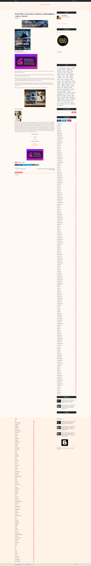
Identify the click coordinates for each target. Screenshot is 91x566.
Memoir (24, 487)
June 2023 (66, 187)
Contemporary (72, 74)
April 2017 (66, 311)
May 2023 (66, 189)
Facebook (35, 136)
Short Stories (59, 95)
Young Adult (68, 100)
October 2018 (66, 281)
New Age (58, 87)
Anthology (24, 424)
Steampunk (64, 95)
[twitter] (74, 1)
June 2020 (66, 247)
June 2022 (66, 207)
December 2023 (66, 177)
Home (16, 0)
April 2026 (66, 130)
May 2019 (66, 269)
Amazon (35, 143)
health (65, 102)
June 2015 (66, 348)
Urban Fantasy (72, 97)
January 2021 (66, 236)
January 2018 (66, 296)
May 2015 (66, 350)
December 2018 (66, 278)
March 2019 (66, 273)
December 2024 (66, 157)
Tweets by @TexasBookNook (62, 23)
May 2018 (66, 289)
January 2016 (66, 336)
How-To (70, 82)
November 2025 (66, 138)
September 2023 (66, 182)
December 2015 (66, 338)
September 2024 (66, 162)
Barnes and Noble (34, 144)
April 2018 (66, 291)
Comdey (63, 74)
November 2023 (66, 179)
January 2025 (66, 155)
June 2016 (66, 328)
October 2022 (66, 200)
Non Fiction (66, 87)
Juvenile (63, 84)
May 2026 (66, 128)
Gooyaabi (32, 564)
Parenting (72, 89)
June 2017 (66, 308)
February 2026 (66, 133)
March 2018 (66, 293)
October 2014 (66, 362)
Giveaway (24, 468)
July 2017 (66, 306)
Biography (59, 69)
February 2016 (66, 335)
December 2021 (66, 217)
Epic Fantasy (59, 77)
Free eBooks (67, 79)
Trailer (67, 97)
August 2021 (66, 224)
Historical (58, 82)
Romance (73, 92)
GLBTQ (71, 79)
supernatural (62, 103)
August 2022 (66, 204)
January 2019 (66, 276)
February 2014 (66, 375)
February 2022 (66, 214)
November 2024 (66, 158)
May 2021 (66, 229)
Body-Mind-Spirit (69, 69)
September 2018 (66, 283)
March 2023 (66, 192)
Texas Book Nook (45, 4)
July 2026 (66, 125)
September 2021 (66, 222)
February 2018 (66, 294)
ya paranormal (59, 105)
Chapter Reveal (24, 438)
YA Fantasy (59, 100)
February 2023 (66, 194)
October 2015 (66, 341)
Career (72, 71)
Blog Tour (63, 69)
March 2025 (66, 152)
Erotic (64, 77)
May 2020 (66, 249)
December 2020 (66, 237)
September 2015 (66, 343)
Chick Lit (24, 440)
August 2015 (66, 345)
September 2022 (66, 202)
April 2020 (66, 251)
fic (62, 102)
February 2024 (66, 174)
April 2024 (66, 170)
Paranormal (59, 89)
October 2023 (66, 180)
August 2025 (66, 143)
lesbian (72, 102)
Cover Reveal (59, 76)
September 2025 (66, 142)
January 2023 (66, 195)
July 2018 (66, 286)
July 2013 (66, 387)
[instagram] (75, 1)
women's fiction (72, 103)
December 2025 (66, 137)
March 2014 (66, 373)
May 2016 (66, 330)
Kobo (35, 146)
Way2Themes (23, 564)
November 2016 (66, 320)
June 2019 (66, 268)
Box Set (64, 71)
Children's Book (24, 441)
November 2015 (66, 340)
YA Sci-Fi (63, 100)
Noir (62, 87)
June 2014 (66, 368)
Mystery (19, 162)
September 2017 (66, 303)
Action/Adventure (24, 422)
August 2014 (66, 365)
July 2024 (66, 165)
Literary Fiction (68, 84)
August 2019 (66, 264)
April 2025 (66, 150)
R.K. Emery (17, 18)
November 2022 (66, 199)
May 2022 (66, 209)
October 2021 (66, 221)
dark (58, 102)
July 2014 (66, 367)
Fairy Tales (71, 77)
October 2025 (66, 140)
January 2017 (66, 316)
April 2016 (66, 331)
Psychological (59, 92)
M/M (72, 84)
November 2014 (66, 360)
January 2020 (66, 256)
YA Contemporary (24, 537)
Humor (74, 82)
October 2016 (66, 321)
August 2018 (66, 284)
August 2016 (66, 325)
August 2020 (66, 244)
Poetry (58, 90)
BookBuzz (35, 138)
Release (64, 92)
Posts (59, 51)
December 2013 (66, 378)
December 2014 (66, 358)
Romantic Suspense (24, 515)
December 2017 (66, 298)
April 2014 (66, 372)
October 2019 (66, 261)
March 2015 (66, 353)
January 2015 (66, 357)
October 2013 (66, 382)
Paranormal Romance (66, 89)
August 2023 (66, 184)
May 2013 (66, 390)
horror (69, 102)
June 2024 (66, 167)
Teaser (73, 95)
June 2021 (66, 227)
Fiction (62, 79)
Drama (67, 76)
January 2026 (66, 135)
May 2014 (66, 370)
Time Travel (63, 97)
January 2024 (66, 175)
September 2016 (66, 323)
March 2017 (66, 313)
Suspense (69, 95)
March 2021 (66, 232)
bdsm (72, 100)
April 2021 (66, 231)
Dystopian (71, 76)
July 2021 (66, 226)
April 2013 (66, 392)
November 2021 (66, 219)
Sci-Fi (24, 518)
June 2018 (66, 288)
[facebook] (72, 1)
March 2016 (66, 333)
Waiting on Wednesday (24, 534)
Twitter (34, 137)
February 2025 (66, 153)
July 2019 (66, 266)
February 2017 (66, 315)
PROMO (23, 162)
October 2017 (66, 301)
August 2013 (66, 385)
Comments (60, 52)
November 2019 (66, 259)
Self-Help (24, 520)
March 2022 (66, 212)
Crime (64, 76)
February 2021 (66, 234)
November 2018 (66, 279)
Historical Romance (65, 82)
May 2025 (66, 148)
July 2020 (66, 246)
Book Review (59, 71)
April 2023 (66, 190)
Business (67, 71)
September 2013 (66, 383)
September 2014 (66, 363)
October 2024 (66, 160)
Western (24, 536)
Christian (58, 74)
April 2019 (66, 271)
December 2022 (66, 197)
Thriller (58, 97)
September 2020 (66, 242)
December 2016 (66, 318)
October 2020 (66, 241)
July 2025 (66, 145)
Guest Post (24, 473)
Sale (24, 517)
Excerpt (67, 77)
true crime (67, 103)
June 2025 (66, 147)
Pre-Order (69, 90)
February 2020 (66, 254)
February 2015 (66, 355)
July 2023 (66, 185)
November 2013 (66, 380)
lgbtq (58, 103)
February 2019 (66, 274)
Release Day (69, 92)
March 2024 (66, 172)
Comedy (67, 74)
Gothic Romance (24, 471)
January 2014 (66, 377)
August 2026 (66, 123)
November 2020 (66, 239)
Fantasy (58, 79)
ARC (24, 421)
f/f (60, 102)
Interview (58, 84)
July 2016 (66, 326)
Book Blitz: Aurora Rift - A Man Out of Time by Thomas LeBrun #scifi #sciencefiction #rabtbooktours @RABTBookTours (69, 400)
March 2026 (66, 132)
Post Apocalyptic (63, 90)
